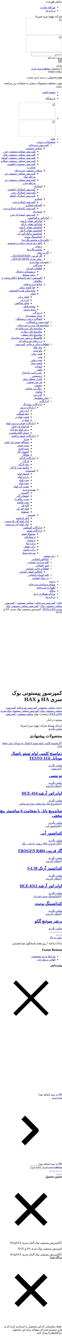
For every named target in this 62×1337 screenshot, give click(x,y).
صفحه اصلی (48, 92)
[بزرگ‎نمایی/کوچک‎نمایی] (60, 932)
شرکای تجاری (47, 7)
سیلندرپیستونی (25, 714)
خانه (59, 602)
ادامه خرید (36, 1167)
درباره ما (50, 10)
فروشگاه (50, 98)
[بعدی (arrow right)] (57, 935)
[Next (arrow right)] (57, 1174)
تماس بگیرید (55, 728)
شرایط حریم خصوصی (43, 956)
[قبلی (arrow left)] (60, 935)
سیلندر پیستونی (25, 602)
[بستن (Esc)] (50, 932)
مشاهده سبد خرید (52, 1167)
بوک (36, 714)
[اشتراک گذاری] (54, 932)
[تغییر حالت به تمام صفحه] (57, 932)
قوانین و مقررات (46, 959)
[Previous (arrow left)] (60, 1174)
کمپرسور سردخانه (45, 602)
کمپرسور (11, 714)
